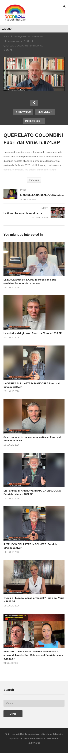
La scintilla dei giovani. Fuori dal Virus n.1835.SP (32, 333)
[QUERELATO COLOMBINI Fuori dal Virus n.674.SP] (34, 259)
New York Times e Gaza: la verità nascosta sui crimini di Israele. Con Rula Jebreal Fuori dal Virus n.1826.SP (33, 655)
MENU (8, 28)
